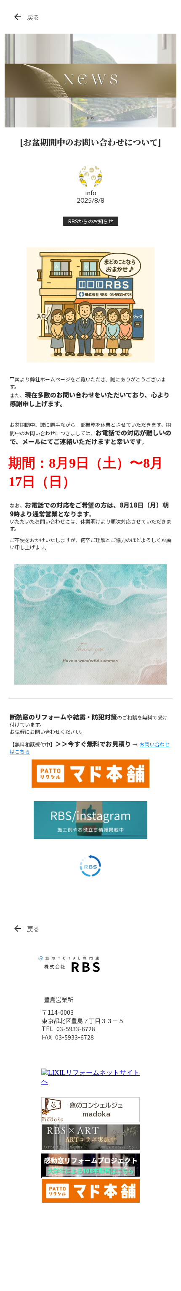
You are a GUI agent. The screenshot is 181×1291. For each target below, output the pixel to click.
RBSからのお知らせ (90, 221)
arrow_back (18, 17)
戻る (33, 17)
